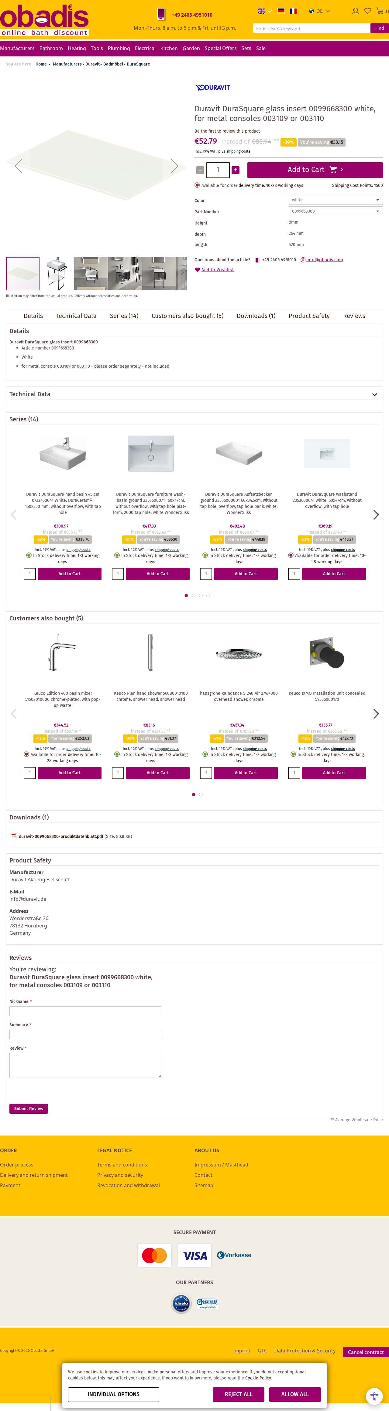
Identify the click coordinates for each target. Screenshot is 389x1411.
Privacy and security (120, 1175)
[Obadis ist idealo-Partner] (181, 1303)
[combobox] (311, 28)
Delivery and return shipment (34, 1175)
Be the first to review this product (227, 131)
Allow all (295, 1394)
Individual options (113, 1394)
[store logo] (44, 19)
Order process (16, 1164)
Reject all (239, 1394)
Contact (203, 1175)
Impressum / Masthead (221, 1164)
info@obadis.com (324, 260)
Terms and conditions (122, 1164)
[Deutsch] (281, 11)
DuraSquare (138, 64)
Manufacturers (67, 64)
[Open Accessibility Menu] (374, 1396)
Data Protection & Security (305, 1350)
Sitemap (203, 1185)
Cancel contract (366, 1352)
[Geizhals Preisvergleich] (207, 1303)
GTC (262, 1350)
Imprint (241, 1350)
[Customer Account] (355, 11)
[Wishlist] (367, 11)
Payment (10, 1185)
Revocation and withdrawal (128, 1185)
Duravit (92, 64)
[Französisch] (293, 11)
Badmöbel (113, 64)
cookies (91, 1372)
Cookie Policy (258, 1378)
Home (41, 64)
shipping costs (238, 151)
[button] (319, 11)
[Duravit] (212, 96)
